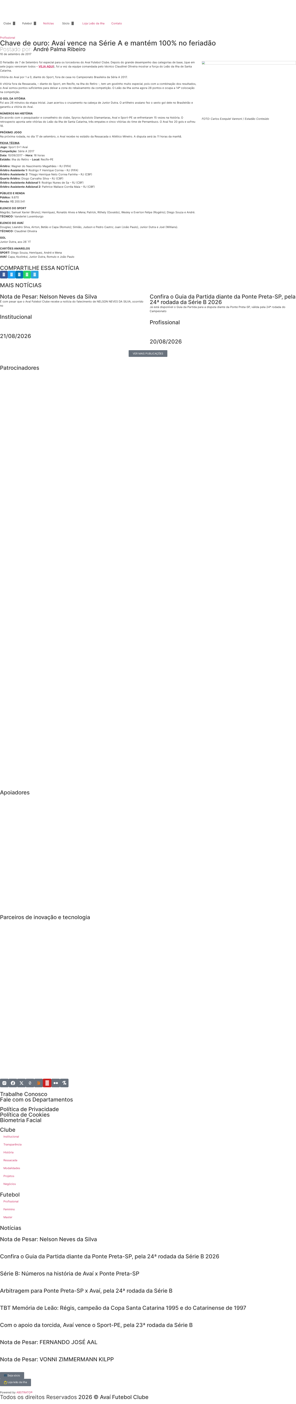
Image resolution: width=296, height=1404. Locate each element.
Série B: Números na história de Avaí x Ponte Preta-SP (69, 1273)
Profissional (7, 37)
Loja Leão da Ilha (93, 23)
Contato (116, 23)
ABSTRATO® (24, 1392)
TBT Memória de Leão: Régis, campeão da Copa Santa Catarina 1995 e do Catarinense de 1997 (123, 1307)
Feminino (9, 1209)
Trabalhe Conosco (23, 1094)
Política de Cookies (25, 1114)
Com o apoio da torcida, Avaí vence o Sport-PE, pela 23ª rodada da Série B (96, 1325)
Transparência (12, 1144)
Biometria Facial (20, 1120)
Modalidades (11, 1168)
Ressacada (10, 1160)
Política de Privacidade (29, 1109)
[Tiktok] (30, 1083)
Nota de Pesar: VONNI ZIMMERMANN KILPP (57, 1359)
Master (7, 1217)
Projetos (8, 1176)
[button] (4, 274)
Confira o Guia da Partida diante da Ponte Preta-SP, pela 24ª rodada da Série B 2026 (109, 1256)
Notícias (48, 23)
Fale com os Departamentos (36, 1099)
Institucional (16, 316)
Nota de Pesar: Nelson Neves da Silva (48, 1239)
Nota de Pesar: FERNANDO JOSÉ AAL (48, 1342)
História (8, 1152)
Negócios (9, 1184)
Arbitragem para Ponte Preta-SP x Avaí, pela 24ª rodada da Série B (86, 1290)
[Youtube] (47, 1083)
